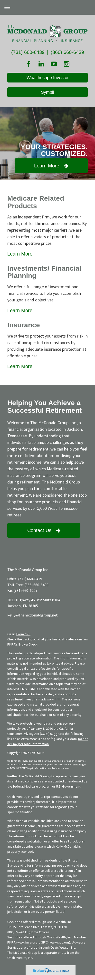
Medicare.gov (79, 764)
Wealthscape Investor (48, 77)
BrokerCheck (28, 644)
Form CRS (23, 634)
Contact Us (39, 530)
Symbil (47, 92)
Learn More (46, 165)
